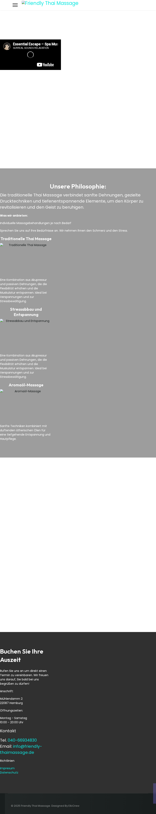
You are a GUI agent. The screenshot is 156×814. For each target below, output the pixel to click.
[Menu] (15, 5)
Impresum (7, 768)
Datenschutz (9, 772)
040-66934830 (22, 740)
